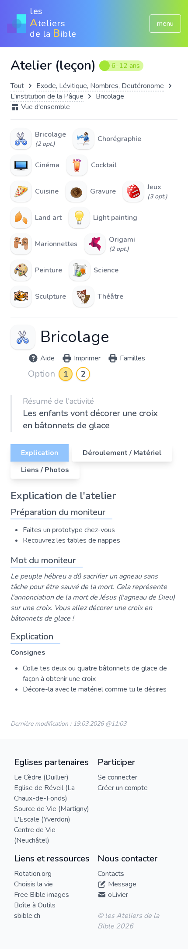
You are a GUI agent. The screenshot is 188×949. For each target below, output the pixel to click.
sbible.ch (27, 916)
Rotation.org (33, 873)
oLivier (118, 895)
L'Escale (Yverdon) (42, 819)
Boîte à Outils (35, 905)
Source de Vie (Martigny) (51, 809)
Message (122, 884)
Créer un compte (122, 788)
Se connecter (117, 777)
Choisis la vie (33, 884)
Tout (17, 86)
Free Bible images (41, 895)
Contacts (110, 873)
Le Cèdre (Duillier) (41, 777)
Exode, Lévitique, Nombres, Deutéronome (100, 86)
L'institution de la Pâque (47, 96)
